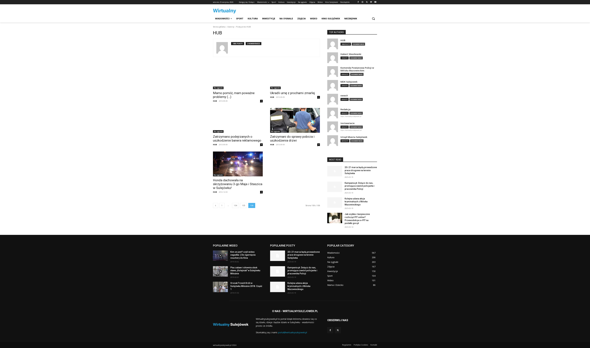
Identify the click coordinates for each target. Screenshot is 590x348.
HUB (215, 101)
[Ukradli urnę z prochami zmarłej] (295, 76)
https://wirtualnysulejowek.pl (350, 116)
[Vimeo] (371, 2)
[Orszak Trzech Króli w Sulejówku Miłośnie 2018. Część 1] (220, 287)
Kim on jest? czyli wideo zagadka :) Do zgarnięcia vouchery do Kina (243, 255)
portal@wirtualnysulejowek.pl (292, 332)
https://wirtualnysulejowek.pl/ (351, 130)
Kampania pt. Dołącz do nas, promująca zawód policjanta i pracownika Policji (359, 186)
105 (243, 205)
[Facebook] (358, 2)
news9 (344, 95)
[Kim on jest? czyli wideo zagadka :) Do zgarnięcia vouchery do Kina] (220, 256)
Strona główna (219, 26)
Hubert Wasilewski (350, 54)
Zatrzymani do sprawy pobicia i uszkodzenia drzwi (292, 138)
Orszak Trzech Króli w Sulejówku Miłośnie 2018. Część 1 (246, 286)
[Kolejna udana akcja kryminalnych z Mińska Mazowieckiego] (334, 202)
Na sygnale (218, 88)
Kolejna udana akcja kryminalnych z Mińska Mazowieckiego (356, 201)
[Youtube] (375, 2)
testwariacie (347, 123)
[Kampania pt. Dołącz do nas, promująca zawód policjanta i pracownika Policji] (334, 187)
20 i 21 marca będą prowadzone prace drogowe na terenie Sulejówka (361, 170)
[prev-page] (215, 205)
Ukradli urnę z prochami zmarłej (292, 93)
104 (235, 205)
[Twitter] (367, 2)
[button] (373, 18)
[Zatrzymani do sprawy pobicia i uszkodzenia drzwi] (295, 120)
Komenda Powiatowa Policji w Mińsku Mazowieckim (357, 69)
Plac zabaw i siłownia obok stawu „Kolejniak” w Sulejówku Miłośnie (245, 270)
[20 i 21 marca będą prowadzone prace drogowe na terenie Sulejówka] (334, 171)
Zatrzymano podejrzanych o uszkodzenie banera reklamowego (237, 138)
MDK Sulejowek (348, 81)
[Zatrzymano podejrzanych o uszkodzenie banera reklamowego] (238, 120)
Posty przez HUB (243, 26)
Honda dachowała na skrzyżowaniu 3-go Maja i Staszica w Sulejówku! (237, 184)
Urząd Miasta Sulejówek (353, 137)
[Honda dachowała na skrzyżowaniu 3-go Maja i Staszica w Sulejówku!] (238, 164)
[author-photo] (223, 48)
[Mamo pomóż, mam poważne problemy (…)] (238, 76)
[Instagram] (362, 2)
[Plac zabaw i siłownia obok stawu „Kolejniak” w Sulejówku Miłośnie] (220, 271)
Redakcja (345, 109)
